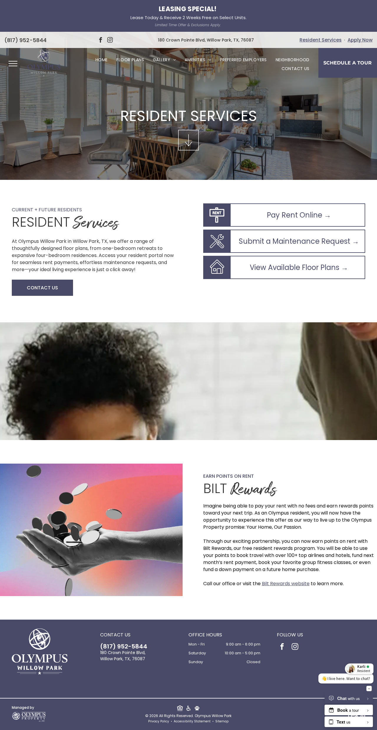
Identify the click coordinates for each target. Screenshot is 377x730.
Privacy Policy (158, 721)
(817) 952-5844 (25, 40)
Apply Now (360, 39)
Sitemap (222, 721)
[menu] (13, 63)
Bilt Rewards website (286, 583)
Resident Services (321, 39)
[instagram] (110, 41)
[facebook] (101, 41)
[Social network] (179, 708)
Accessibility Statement (192, 721)
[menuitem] (101, 59)
